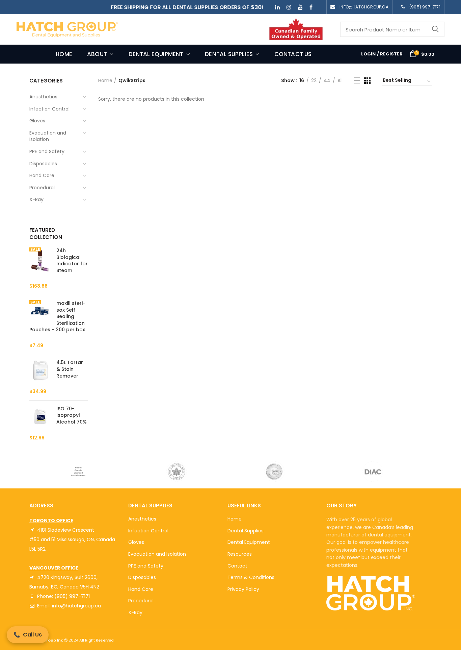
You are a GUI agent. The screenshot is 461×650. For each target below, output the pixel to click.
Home (105, 80)
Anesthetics (142, 518)
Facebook (311, 7)
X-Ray (135, 612)
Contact (237, 565)
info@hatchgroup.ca (364, 7)
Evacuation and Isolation (157, 554)
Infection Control (148, 530)
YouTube (300, 7)
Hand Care (140, 589)
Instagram (288, 7)
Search (435, 29)
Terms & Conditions (250, 577)
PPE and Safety (145, 565)
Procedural (141, 600)
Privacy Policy (243, 589)
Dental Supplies (245, 530)
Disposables (142, 577)
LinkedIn (277, 7)
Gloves (136, 542)
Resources (239, 554)
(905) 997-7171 (424, 7)
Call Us (27, 635)
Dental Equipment (248, 542)
